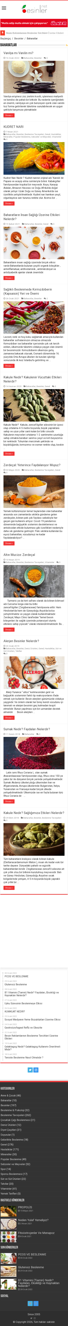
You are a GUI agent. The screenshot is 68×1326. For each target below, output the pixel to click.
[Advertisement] (34, 929)
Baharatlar (28, 58)
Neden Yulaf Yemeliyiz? (33, 1220)
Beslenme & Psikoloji (12, 1110)
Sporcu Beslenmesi (11, 1174)
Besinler (18, 38)
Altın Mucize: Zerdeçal (19, 555)
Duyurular (6, 1134)
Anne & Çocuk (8, 1095)
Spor (3, 1169)
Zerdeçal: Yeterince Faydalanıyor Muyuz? (31, 465)
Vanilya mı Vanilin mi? (18, 53)
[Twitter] (30, 1070)
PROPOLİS (25, 1207)
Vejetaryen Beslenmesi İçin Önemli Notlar (27, 33)
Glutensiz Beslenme (31, 1267)
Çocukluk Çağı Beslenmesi (15, 1120)
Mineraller (7, 136)
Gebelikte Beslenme (12, 1139)
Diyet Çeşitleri (8, 1129)
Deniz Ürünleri (31, 648)
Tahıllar (18, 651)
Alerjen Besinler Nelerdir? (21, 641)
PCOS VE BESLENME (32, 1254)
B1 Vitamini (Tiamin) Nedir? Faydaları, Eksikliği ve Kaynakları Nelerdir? (38, 1283)
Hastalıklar (56, 134)
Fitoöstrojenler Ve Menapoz (36, 1233)
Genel (47, 134)
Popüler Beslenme (21, 136)
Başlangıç (5, 38)
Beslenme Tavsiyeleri (34, 134)
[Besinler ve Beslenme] (34, 8)
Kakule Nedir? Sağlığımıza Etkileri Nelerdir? (33, 813)
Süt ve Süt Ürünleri (11, 1178)
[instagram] (35, 1070)
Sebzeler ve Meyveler (41, 136)
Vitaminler (56, 136)
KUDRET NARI (13, 127)
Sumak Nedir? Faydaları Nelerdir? (26, 729)
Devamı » (9, 115)
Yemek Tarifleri (9, 1193)
